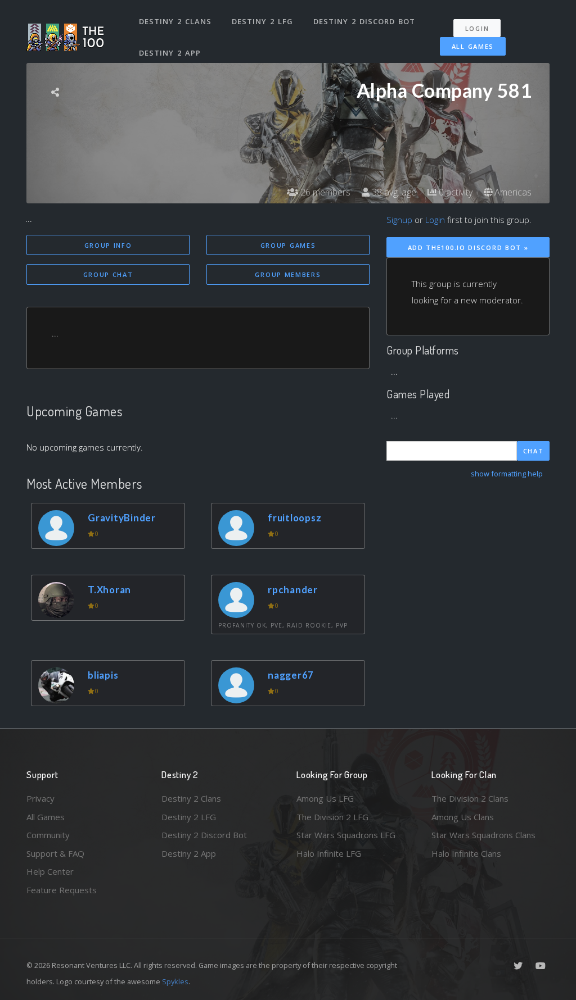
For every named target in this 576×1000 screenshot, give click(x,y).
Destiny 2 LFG (262, 21)
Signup (399, 219)
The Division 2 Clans (469, 798)
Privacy (40, 798)
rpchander (293, 590)
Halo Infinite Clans (466, 853)
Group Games (288, 245)
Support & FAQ (55, 853)
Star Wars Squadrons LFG (345, 834)
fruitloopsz (294, 518)
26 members (324, 192)
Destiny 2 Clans (175, 21)
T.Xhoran (109, 590)
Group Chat (108, 274)
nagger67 (291, 675)
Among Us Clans (462, 816)
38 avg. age (393, 192)
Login (477, 28)
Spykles (175, 981)
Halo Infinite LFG (328, 853)
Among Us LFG (325, 798)
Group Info (108, 245)
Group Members (288, 274)
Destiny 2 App (170, 53)
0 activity (454, 192)
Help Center (50, 871)
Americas (512, 192)
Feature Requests (61, 890)
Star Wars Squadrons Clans (483, 834)
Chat (533, 451)
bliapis (103, 675)
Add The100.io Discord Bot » (468, 247)
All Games (473, 46)
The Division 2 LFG (332, 816)
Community (48, 834)
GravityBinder (122, 518)
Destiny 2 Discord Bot (364, 21)
